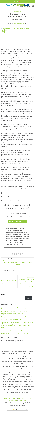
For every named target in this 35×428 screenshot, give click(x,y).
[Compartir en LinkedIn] (22, 254)
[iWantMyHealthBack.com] (18, 6)
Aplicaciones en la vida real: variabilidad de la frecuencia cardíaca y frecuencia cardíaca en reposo (17, 325)
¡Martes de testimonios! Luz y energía (14, 308)
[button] (2, 6)
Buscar (3, 294)
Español (16, 1)
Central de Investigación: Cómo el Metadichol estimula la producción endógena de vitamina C (26, 281)
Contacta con (22, 400)
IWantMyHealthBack (17, 25)
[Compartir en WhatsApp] (12, 254)
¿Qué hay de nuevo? (17, 11)
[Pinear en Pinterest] (20, 254)
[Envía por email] (18, 254)
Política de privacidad (10, 398)
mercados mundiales (21, 262)
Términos (21, 398)
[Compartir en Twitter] (16, 254)
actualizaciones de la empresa (10, 260)
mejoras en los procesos (9, 262)
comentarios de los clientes (25, 260)
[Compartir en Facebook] (14, 254)
